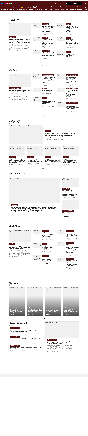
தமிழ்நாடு (28, 7)
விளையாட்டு (44, 7)
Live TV (54, 3)
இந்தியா (36, 7)
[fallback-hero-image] (20, 29)
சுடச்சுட (8, 7)
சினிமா (53, 7)
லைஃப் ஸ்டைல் (62, 7)
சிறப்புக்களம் (16, 7)
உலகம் (71, 7)
